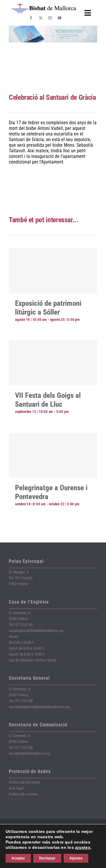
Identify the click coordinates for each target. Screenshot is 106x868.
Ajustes (75, 858)
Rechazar (47, 858)
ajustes (82, 847)
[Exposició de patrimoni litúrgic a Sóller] (53, 271)
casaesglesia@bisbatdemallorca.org (36, 630)
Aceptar (18, 858)
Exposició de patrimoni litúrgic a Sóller (48, 307)
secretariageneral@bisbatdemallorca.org (39, 706)
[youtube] (59, 18)
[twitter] (40, 18)
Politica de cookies (23, 794)
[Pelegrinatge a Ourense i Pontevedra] (53, 455)
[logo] (43, 5)
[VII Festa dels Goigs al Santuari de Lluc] (53, 363)
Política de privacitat (24, 782)
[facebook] (31, 18)
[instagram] (50, 18)
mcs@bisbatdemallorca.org (29, 753)
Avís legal (16, 788)
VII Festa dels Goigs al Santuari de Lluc (48, 399)
